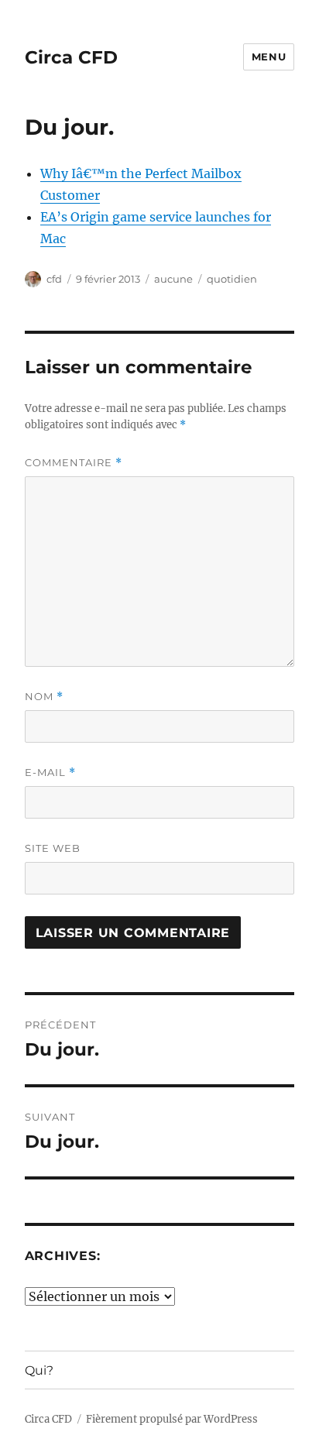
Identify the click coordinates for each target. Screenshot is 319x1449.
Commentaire (73, 462)
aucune (173, 279)
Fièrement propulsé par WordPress (172, 1419)
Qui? (39, 1370)
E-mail (50, 772)
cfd (54, 279)
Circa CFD (71, 57)
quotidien (232, 279)
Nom (44, 696)
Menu (269, 56)
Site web (53, 848)
